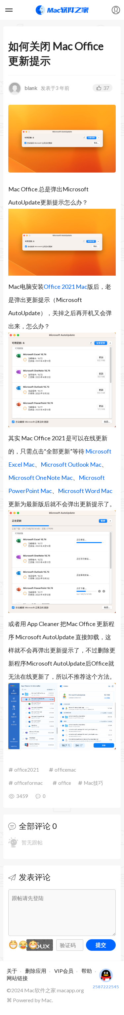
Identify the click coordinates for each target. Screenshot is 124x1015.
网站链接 (17, 978)
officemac (65, 770)
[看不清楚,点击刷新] (39, 945)
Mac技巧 (93, 783)
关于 (12, 971)
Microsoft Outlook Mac (71, 464)
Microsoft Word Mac (85, 490)
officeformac (28, 783)
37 (106, 88)
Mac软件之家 (62, 9)
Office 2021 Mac (65, 286)
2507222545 (106, 986)
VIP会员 (63, 971)
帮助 (86, 971)
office (64, 783)
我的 (115, 9)
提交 (101, 945)
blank (30, 88)
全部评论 (35, 826)
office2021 (26, 770)
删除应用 (35, 971)
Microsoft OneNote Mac (40, 477)
